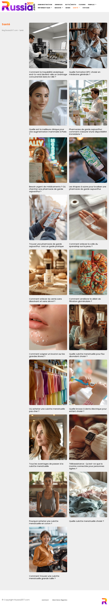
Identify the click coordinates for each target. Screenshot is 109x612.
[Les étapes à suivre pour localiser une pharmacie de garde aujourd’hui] (88, 160)
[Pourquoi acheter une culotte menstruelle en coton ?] (48, 494)
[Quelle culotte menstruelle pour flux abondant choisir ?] (88, 327)
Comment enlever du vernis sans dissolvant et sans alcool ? (45, 300)
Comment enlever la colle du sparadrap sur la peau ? (83, 245)
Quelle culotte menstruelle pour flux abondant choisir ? (86, 355)
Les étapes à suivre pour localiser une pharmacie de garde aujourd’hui (87, 187)
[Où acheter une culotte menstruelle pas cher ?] (48, 382)
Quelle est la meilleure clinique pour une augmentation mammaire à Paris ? (47, 131)
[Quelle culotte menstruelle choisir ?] (88, 494)
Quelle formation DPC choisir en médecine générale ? (84, 73)
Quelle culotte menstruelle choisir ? (86, 521)
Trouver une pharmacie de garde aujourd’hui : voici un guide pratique (46, 245)
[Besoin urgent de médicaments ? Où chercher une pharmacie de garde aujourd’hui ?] (48, 160)
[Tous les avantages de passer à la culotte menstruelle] (48, 437)
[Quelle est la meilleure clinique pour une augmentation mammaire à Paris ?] (48, 103)
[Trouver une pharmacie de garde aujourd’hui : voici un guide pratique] (48, 217)
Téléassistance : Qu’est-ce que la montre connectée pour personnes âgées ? (86, 466)
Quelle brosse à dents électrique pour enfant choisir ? (88, 410)
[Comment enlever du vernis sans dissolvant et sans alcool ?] (48, 272)
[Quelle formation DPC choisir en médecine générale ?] (88, 45)
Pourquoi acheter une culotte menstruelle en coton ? (43, 522)
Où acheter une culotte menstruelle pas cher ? (47, 410)
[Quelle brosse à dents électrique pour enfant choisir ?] (88, 382)
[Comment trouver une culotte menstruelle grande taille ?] (48, 549)
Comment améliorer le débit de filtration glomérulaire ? (85, 300)
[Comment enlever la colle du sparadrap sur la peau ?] (88, 217)
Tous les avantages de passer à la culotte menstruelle (46, 465)
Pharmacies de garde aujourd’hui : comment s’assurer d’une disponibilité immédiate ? (88, 131)
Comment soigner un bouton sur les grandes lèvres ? (47, 355)
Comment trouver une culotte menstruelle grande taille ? (44, 577)
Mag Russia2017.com (10, 30)
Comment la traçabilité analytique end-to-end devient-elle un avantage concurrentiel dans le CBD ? (48, 74)
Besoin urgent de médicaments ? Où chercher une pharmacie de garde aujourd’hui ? (47, 189)
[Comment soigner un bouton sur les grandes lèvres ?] (48, 327)
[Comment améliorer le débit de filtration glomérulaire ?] (88, 272)
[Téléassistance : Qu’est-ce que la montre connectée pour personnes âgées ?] (88, 437)
